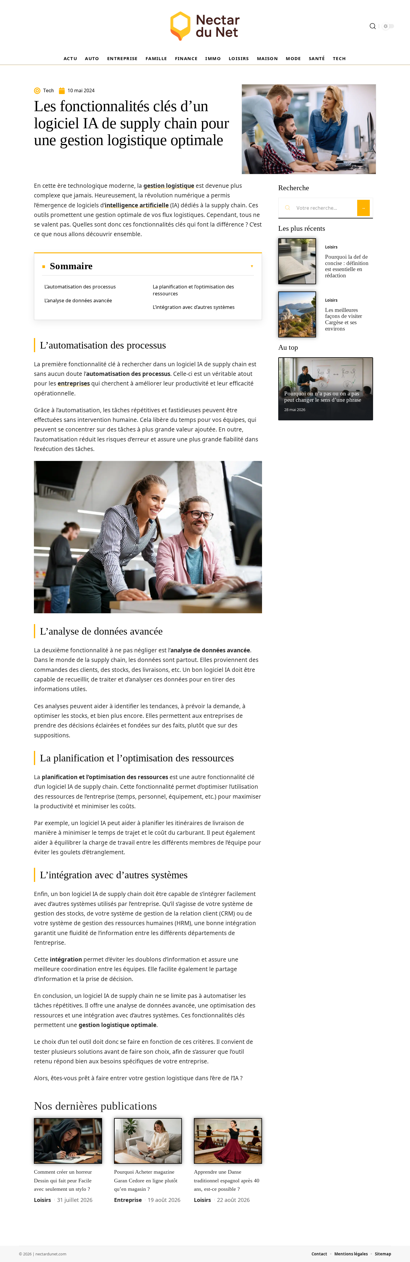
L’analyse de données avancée (78, 300)
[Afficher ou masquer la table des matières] (173, 266)
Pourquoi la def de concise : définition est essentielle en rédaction (347, 266)
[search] (373, 26)
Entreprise (128, 1200)
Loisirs (42, 1200)
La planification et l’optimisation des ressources (193, 290)
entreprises (74, 383)
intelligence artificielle (137, 205)
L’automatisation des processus (80, 286)
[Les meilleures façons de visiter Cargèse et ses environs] (297, 314)
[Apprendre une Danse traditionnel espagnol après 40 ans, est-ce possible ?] (228, 1140)
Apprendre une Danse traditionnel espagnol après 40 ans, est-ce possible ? (226, 1180)
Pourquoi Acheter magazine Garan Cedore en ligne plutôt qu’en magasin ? (145, 1180)
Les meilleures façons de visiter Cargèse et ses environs (343, 319)
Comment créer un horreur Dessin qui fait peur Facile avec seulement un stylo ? (63, 1180)
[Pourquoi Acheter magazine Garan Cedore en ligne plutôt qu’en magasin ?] (148, 1140)
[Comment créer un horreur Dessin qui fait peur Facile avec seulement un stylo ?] (68, 1140)
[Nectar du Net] (205, 26)
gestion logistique (168, 186)
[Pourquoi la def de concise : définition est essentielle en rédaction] (297, 261)
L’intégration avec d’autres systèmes (194, 307)
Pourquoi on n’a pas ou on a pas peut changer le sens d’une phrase (322, 396)
